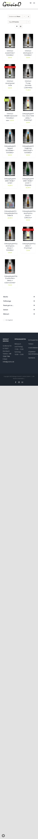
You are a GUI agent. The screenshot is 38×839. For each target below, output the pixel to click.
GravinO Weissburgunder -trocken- (10, 116)
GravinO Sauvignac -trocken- (28, 53)
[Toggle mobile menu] (34, 3)
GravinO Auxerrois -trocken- (10, 53)
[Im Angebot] (4, 320)
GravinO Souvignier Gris (10, 83)
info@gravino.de (8, 362)
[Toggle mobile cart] (30, 3)
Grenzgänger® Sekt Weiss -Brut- (10, 181)
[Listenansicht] (20, 26)
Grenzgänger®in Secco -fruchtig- (29, 246)
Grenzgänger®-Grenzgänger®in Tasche (10, 213)
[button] (3, 835)
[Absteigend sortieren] (28, 16)
